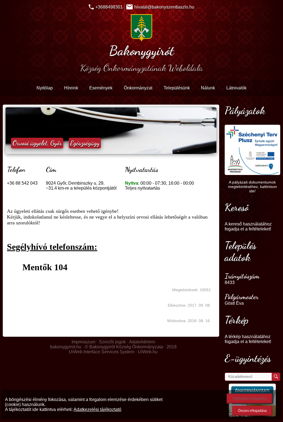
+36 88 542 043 (22, 183)
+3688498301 (109, 7)
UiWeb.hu (148, 351)
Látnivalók (236, 88)
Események (100, 88)
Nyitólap (44, 88)
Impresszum (83, 341)
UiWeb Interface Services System (101, 351)
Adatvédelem (142, 341)
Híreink (71, 88)
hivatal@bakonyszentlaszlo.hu (164, 7)
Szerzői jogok (112, 341)
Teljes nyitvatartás (142, 188)
